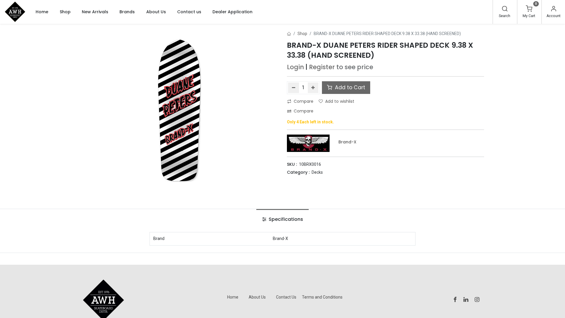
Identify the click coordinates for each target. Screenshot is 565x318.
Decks (317, 172)
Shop (302, 33)
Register (322, 67)
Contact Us (286, 297)
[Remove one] (293, 87)
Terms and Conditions (322, 297)
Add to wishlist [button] (339, 101)
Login (295, 67)
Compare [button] (303, 101)
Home (232, 297)
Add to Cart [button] (349, 87)
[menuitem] (42, 12)
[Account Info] (553, 9)
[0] (529, 9)
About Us (257, 297)
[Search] (504, 9)
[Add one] (313, 87)
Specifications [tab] (285, 219)
